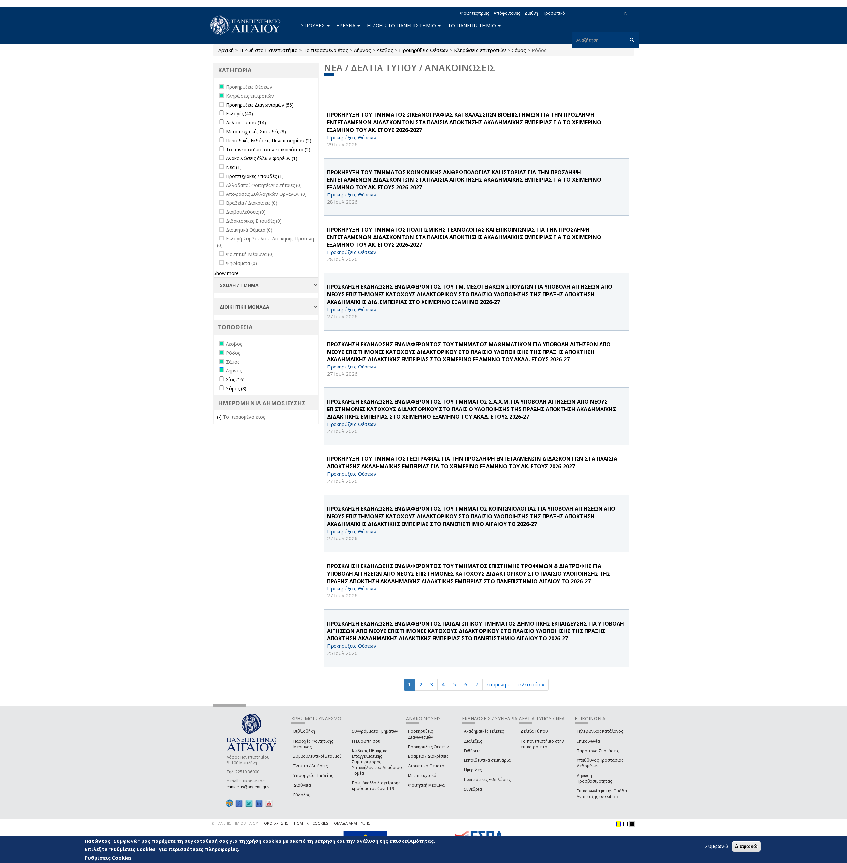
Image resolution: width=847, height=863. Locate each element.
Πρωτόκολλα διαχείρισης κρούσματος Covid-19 (376, 785)
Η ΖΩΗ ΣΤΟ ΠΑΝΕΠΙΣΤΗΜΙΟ (402, 25)
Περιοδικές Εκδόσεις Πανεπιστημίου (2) (268, 140)
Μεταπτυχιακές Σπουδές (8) (256, 131)
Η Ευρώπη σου (366, 741)
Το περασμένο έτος (325, 50)
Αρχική (226, 50)
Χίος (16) (235, 379)
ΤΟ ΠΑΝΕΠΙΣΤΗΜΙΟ (472, 25)
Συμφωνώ (716, 846)
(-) (220, 417)
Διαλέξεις (473, 741)
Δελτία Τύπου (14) (246, 122)
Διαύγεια (302, 785)
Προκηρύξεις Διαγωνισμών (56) (260, 105)
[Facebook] (239, 803)
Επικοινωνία (588, 741)
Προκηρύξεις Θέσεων (423, 50)
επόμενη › (498, 684)
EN (624, 13)
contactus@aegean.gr (248, 787)
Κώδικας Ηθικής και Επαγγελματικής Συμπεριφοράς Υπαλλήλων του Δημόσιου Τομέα (377, 762)
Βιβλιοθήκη (304, 731)
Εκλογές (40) (239, 113)
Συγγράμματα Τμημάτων (375, 731)
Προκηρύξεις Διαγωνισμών (420, 734)
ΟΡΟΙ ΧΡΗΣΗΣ (276, 823)
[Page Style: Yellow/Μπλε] (618, 824)
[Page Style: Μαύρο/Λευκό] (632, 824)
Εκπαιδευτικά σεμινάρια (487, 760)
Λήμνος (362, 50)
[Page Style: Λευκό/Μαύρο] (625, 824)
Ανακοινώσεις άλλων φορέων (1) (261, 158)
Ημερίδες (473, 770)
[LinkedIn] (259, 803)
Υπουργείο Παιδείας (313, 775)
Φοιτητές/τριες (474, 13)
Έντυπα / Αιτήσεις (310, 766)
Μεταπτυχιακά (422, 775)
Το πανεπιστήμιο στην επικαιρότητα (542, 744)
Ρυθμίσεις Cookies (108, 857)
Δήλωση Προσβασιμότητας (594, 778)
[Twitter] (249, 803)
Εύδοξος (301, 795)
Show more (226, 273)
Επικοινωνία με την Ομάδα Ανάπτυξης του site (602, 793)
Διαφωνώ (746, 846)
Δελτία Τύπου (534, 731)
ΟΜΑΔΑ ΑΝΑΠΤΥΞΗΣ (352, 823)
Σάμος (519, 50)
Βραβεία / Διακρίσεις (428, 756)
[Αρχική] (248, 25)
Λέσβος (385, 50)
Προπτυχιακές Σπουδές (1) (255, 176)
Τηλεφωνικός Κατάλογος (600, 731)
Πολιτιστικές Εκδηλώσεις (487, 779)
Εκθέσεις (472, 751)
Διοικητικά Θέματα (426, 766)
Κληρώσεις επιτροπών (480, 50)
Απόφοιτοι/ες (507, 13)
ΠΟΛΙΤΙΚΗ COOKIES (311, 823)
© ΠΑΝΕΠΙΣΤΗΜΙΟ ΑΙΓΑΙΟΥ (235, 823)
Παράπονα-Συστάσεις (598, 751)
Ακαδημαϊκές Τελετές (484, 731)
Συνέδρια (473, 789)
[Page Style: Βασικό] (612, 824)
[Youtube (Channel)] (269, 803)
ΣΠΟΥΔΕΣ (313, 25)
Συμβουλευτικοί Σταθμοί (317, 756)
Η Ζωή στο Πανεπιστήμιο (268, 50)
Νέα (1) (234, 167)
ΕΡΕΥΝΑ (346, 25)
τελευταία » (530, 684)
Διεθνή (531, 13)
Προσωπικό (554, 13)
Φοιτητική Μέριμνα (426, 785)
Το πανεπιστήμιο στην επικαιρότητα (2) (268, 149)
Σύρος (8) (236, 388)
